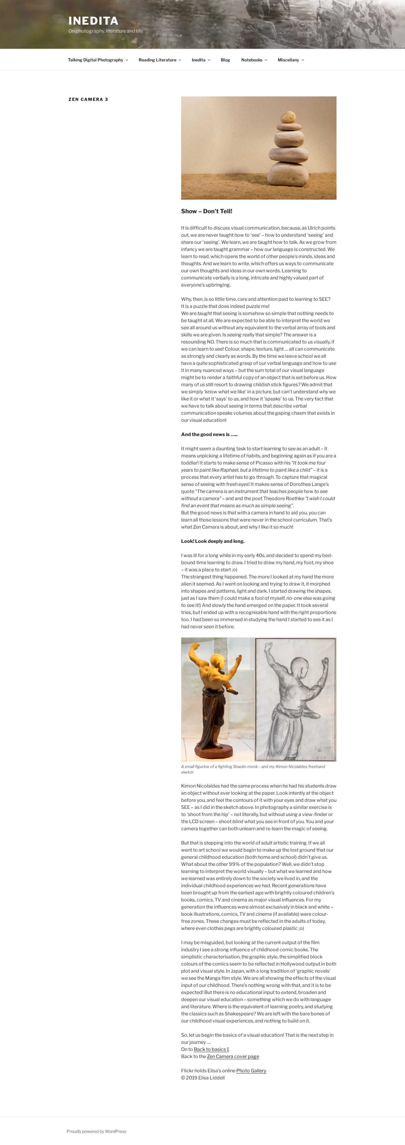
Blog (225, 59)
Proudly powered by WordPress (96, 1131)
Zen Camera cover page (233, 1056)
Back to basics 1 (211, 1049)
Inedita (93, 20)
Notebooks (251, 59)
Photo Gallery (251, 1071)
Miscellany (288, 59)
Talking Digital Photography (95, 59)
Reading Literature (157, 59)
